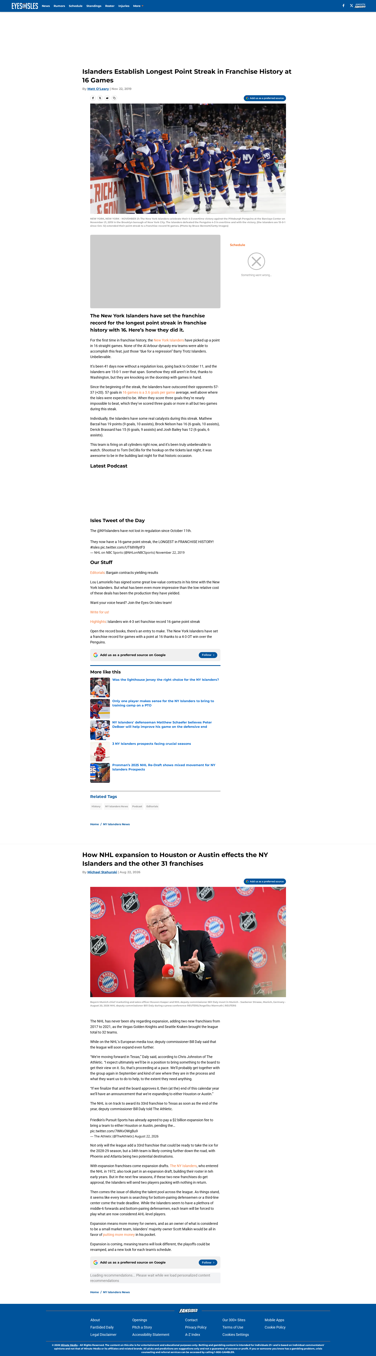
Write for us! (99, 612)
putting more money (119, 1234)
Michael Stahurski (102, 872)
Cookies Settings (235, 1334)
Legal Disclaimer (103, 1334)
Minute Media (69, 1345)
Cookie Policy (275, 1327)
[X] (351, 5)
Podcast (137, 806)
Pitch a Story (142, 1327)
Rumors (59, 6)
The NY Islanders (183, 1166)
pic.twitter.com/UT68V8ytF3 (122, 547)
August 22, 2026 (146, 1136)
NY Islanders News (116, 806)
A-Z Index (192, 1334)
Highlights (98, 622)
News (46, 6)
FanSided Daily (102, 1327)
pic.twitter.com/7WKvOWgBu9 (114, 1131)
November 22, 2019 (170, 552)
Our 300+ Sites (233, 1320)
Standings (93, 6)
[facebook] (343, 5)
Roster (109, 6)
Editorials (97, 573)
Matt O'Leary (98, 89)
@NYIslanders (108, 531)
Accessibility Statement (150, 1334)
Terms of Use (232, 1327)
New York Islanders (169, 340)
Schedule (76, 6)
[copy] (114, 98)
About (95, 1320)
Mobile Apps (274, 1320)
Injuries (123, 6)
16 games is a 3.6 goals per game (149, 392)
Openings (139, 1320)
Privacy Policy (196, 1327)
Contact (191, 1320)
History (96, 806)
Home (94, 824)
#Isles (95, 547)
